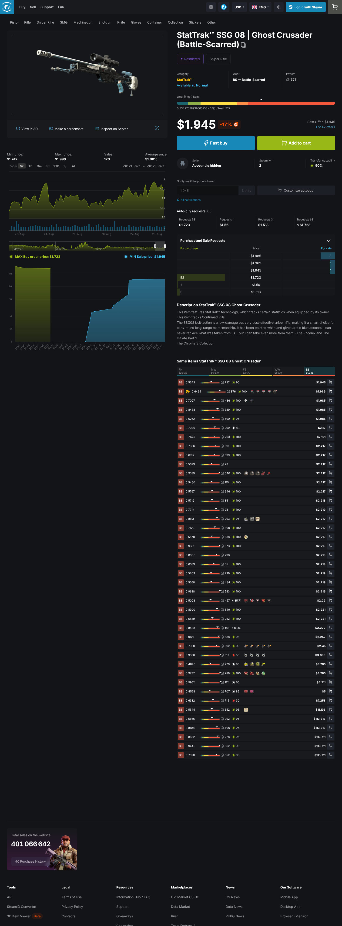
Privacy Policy (72, 907)
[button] (14, 22)
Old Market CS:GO (185, 897)
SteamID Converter (21, 907)
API (9, 897)
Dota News (234, 907)
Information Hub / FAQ (133, 897)
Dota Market (180, 907)
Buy (22, 7)
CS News (233, 897)
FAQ (61, 7)
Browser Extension (294, 916)
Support (47, 7)
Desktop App (290, 907)
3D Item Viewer (18, 916)
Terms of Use (72, 897)
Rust (174, 916)
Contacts (68, 916)
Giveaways (124, 916)
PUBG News (235, 916)
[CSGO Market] (7, 7)
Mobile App (289, 897)
